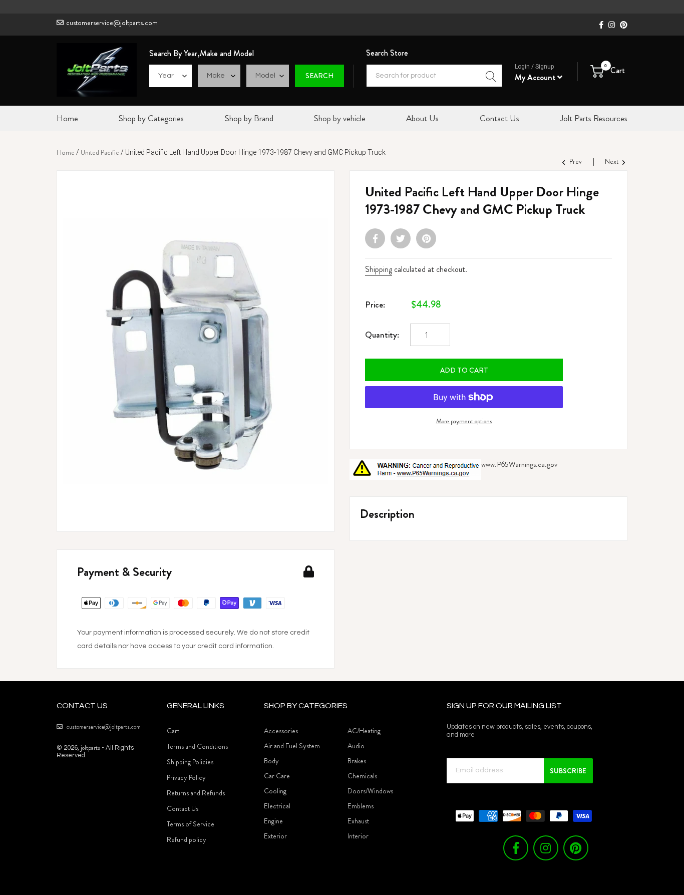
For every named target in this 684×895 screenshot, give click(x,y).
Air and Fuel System (292, 746)
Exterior (275, 836)
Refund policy (186, 839)
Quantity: (382, 335)
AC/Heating (364, 731)
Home (66, 152)
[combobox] (434, 76)
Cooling (275, 791)
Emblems (361, 806)
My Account (536, 77)
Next (612, 161)
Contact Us (182, 808)
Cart (173, 731)
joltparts (90, 747)
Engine (273, 821)
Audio (356, 746)
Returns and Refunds (196, 793)
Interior (358, 836)
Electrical (277, 806)
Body (271, 761)
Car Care (277, 776)
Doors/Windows (370, 791)
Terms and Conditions (197, 746)
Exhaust (358, 821)
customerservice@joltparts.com (112, 23)
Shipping (378, 269)
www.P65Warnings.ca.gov (519, 464)
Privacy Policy (186, 777)
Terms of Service (190, 824)
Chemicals (362, 776)
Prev (575, 161)
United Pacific (100, 152)
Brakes (357, 761)
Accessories (281, 731)
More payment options (464, 421)
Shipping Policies (190, 762)
